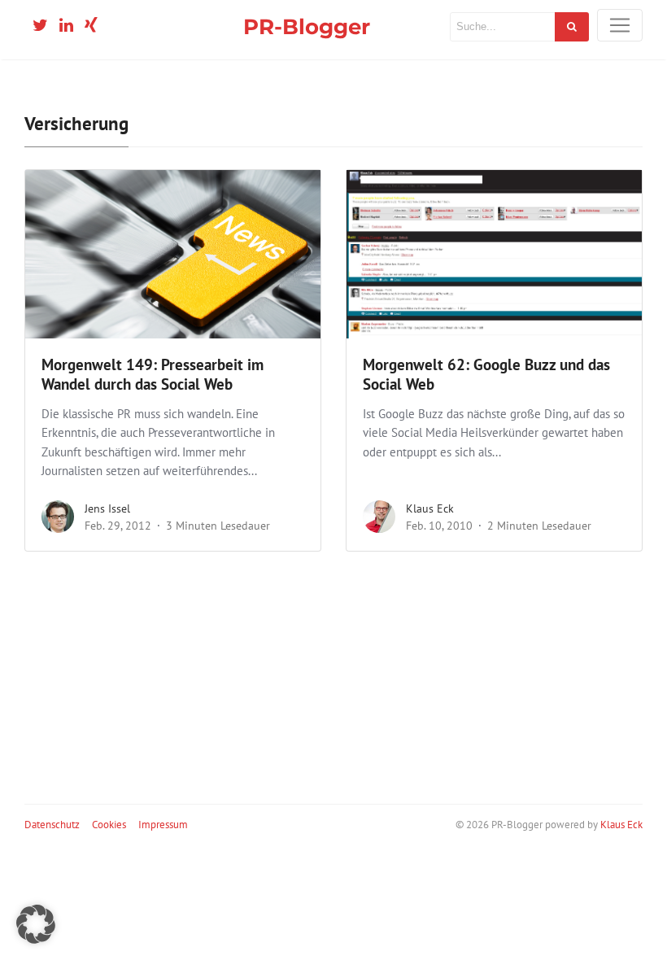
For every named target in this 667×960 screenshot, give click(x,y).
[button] (36, 924)
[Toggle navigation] (620, 25)
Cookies (109, 824)
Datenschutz (52, 824)
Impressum (163, 824)
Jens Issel (107, 508)
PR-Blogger (306, 26)
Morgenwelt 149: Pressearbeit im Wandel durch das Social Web (152, 375)
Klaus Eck (430, 508)
